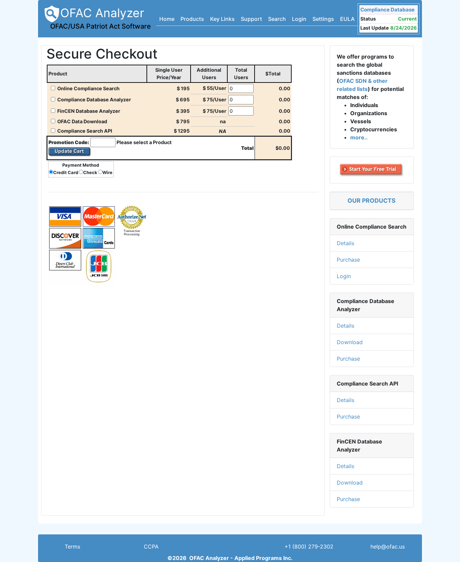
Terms (72, 546)
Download (350, 342)
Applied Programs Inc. (263, 558)
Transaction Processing (132, 232)
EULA (347, 18)
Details (345, 243)
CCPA (151, 546)
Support (251, 18)
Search (277, 18)
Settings (323, 18)
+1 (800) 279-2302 (309, 546)
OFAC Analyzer (100, 18)
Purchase (348, 259)
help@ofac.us (387, 546)
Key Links (222, 18)
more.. (359, 137)
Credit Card (65, 172)
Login (299, 18)
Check (90, 172)
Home (166, 18)
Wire (107, 172)
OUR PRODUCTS (372, 200)
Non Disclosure (230, 546)
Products (192, 18)
